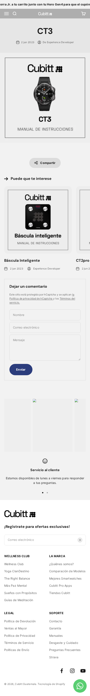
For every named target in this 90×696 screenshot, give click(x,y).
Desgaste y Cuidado (63, 642)
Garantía (55, 628)
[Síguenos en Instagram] (72, 671)
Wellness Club (14, 564)
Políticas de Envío (16, 650)
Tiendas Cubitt (59, 593)
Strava (54, 657)
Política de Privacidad (19, 635)
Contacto (55, 621)
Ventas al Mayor (15, 628)
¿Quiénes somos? (61, 564)
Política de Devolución (20, 621)
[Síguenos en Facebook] (61, 671)
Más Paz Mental (15, 585)
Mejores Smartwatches (65, 578)
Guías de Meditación (18, 600)
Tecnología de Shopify (51, 684)
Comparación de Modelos (67, 571)
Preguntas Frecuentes (65, 650)
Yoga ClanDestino (16, 571)
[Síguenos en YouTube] (83, 671)
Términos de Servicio (19, 642)
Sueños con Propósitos (20, 593)
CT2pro (82, 260)
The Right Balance (17, 578)
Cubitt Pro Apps (60, 585)
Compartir (48, 163)
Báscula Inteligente (22, 260)
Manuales (56, 635)
